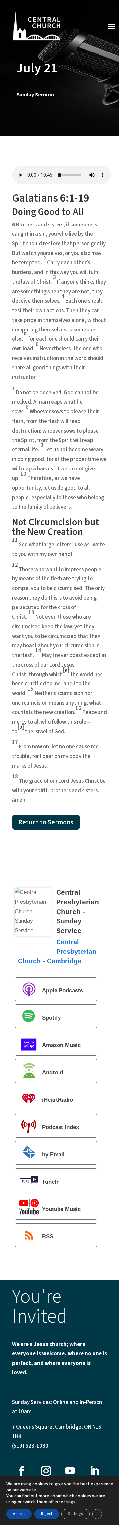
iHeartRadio (57, 1100)
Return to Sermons (46, 822)
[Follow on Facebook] (22, 1471)
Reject (46, 1514)
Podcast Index (60, 1127)
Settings (75, 1514)
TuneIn (51, 1182)
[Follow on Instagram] (46, 1471)
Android (52, 1072)
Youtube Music (61, 1209)
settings (67, 1502)
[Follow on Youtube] (70, 1471)
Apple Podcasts (62, 991)
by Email (53, 1155)
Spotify (51, 1018)
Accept (19, 1514)
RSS (47, 1236)
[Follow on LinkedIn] (94, 1471)
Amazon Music (61, 1045)
